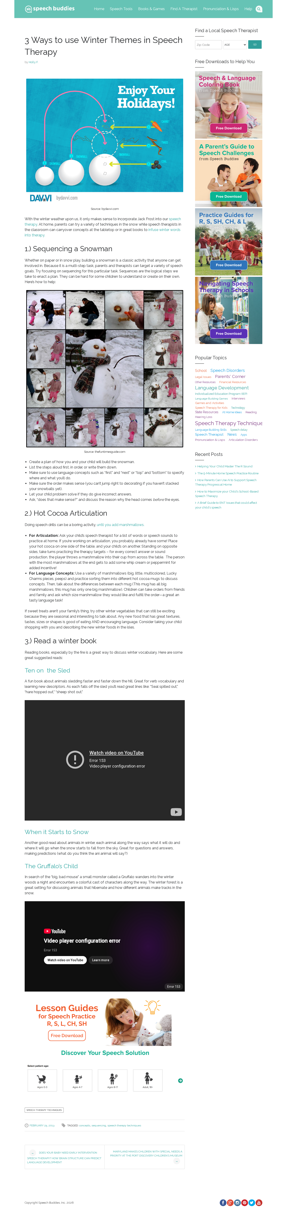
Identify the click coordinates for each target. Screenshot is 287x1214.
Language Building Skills (210, 429)
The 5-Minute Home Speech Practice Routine (228, 473)
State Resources (206, 412)
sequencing (98, 1125)
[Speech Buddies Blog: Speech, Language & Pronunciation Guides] (50, 8)
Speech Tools (121, 9)
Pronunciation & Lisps (221, 9)
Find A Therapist (184, 9)
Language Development (222, 388)
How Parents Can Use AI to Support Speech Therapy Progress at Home (226, 482)
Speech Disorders (228, 370)
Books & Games (151, 9)
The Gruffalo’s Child (51, 866)
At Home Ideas (232, 412)
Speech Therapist (209, 434)
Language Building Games (211, 398)
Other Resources (205, 382)
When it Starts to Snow (57, 831)
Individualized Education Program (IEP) (221, 393)
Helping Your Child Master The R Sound (224, 466)
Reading (251, 412)
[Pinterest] (244, 1202)
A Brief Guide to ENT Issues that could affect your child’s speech (226, 505)
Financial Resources (232, 382)
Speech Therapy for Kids (211, 407)
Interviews (238, 398)
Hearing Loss (203, 417)
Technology (238, 407)
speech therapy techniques (124, 1125)
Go (255, 44)
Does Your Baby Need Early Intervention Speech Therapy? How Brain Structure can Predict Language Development (64, 1157)
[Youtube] (258, 1202)
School (201, 370)
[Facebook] (222, 1202)
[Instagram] (237, 1202)
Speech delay (239, 429)
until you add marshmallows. (120, 525)
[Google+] (230, 1202)
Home (99, 9)
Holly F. (33, 62)
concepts (84, 1125)
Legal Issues (203, 377)
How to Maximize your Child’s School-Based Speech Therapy (227, 494)
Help (248, 9)
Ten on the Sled (47, 670)
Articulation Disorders (243, 440)
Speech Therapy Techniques (44, 1110)
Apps (244, 434)
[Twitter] (251, 1202)
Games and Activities (209, 403)
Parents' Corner (230, 376)
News (232, 434)
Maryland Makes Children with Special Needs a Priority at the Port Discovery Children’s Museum (146, 1156)
